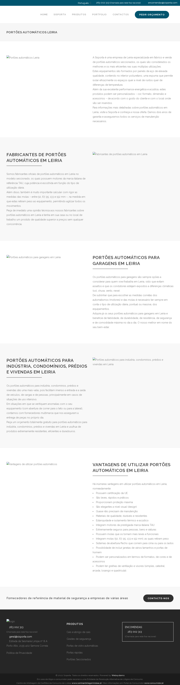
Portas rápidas (75, 652)
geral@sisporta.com (20, 636)
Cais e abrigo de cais (78, 632)
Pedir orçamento (152, 14)
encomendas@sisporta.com (162, 2)
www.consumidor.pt (153, 683)
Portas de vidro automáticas (82, 645)
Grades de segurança (79, 639)
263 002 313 (102, 2)
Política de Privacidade (19, 653)
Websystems (118, 675)
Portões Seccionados (79, 659)
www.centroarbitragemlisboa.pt (87, 683)
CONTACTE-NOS (158, 598)
